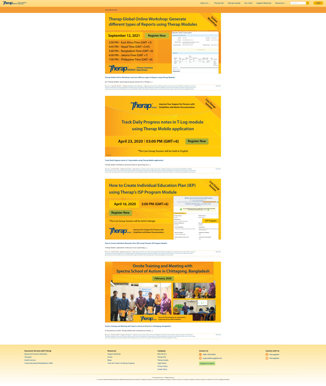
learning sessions (189, 87)
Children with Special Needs (168, 334)
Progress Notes (147, 172)
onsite (186, 336)
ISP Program (170, 253)
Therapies (28, 357)
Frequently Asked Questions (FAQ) (125, 87)
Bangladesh (131, 86)
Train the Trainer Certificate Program (121, 363)
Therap (180, 89)
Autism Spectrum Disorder (148, 334)
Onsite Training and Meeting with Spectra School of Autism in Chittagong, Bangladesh (138, 326)
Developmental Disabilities (176, 86)
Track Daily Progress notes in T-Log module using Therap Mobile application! (134, 160)
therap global (186, 89)
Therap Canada (234, 3)
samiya (108, 86)
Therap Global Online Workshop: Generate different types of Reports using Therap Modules (140, 77)
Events (110, 357)
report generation (146, 89)
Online (113, 89)
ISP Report (182, 87)
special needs (151, 337)
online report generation (114, 172)
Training (191, 89)
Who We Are (161, 354)
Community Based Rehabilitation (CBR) (38, 363)
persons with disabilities (133, 89)
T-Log (175, 172)
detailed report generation (163, 86)
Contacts (148, 169)
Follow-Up (140, 170)
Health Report (151, 87)
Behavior (138, 169)
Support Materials (263, 3)
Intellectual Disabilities (160, 87)
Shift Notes (171, 172)
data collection (148, 251)
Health (151, 170)
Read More (218, 86)
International (169, 87)
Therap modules (192, 172)
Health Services (30, 360)
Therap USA (219, 3)
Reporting (165, 172)
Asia (137, 334)
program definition (138, 255)
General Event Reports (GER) (140, 87)
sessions (160, 89)
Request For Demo (207, 363)
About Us (204, 3)
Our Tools (248, 3)
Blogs (110, 360)
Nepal (135, 86)
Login (318, 3)
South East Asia (143, 337)
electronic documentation (119, 170)
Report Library (154, 89)
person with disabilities (121, 89)
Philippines (140, 86)
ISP (166, 253)
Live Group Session (191, 170)
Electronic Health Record (111, 87)
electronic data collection (184, 251)
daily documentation (152, 86)
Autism (140, 334)
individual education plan (140, 253)
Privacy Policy (162, 366)
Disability (185, 86)
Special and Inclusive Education (35, 354)
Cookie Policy (162, 369)
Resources (279, 3)
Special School (166, 89)
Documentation (192, 86)
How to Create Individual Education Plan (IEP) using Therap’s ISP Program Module (136, 243)
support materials (174, 89)
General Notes (146, 170)
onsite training (191, 336)
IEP (125, 253)
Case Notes (143, 169)
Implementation (157, 170)
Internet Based (175, 87)
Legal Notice (161, 363)
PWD (140, 89)
